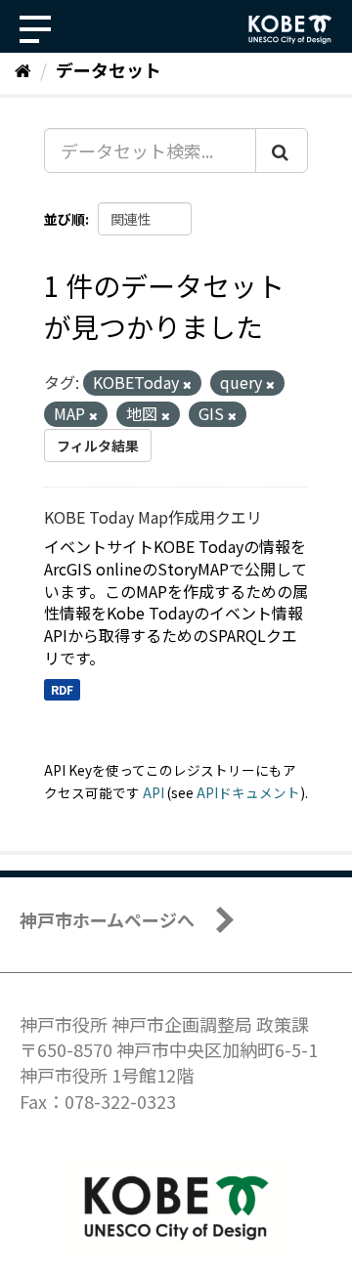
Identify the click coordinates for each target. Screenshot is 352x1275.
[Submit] (281, 150)
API (153, 792)
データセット (108, 69)
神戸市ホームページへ (107, 919)
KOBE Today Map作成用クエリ (153, 517)
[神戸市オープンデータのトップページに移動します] (290, 29)
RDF (62, 689)
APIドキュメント (248, 792)
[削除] (187, 384)
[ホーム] (23, 69)
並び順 (64, 219)
